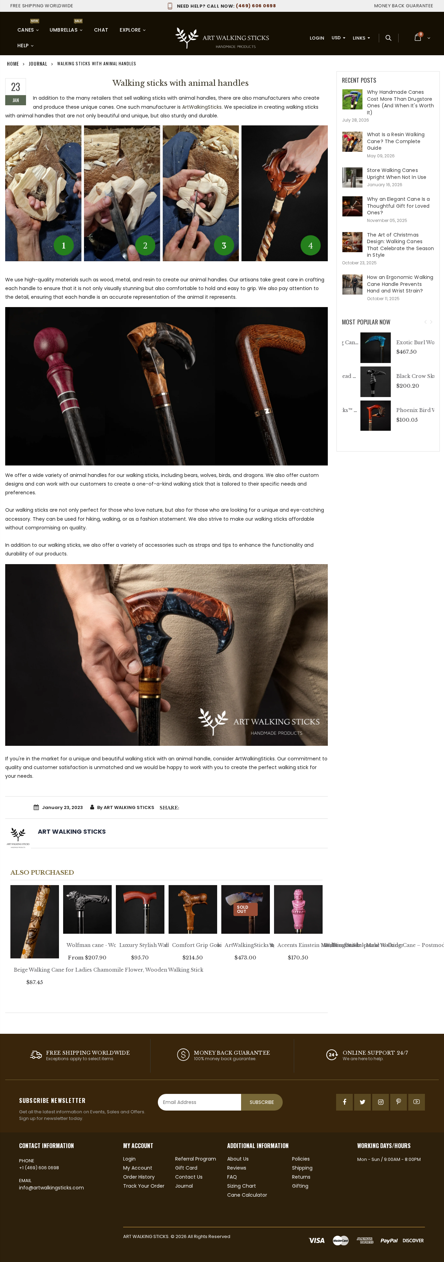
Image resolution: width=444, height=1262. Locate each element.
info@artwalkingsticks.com (51, 1187)
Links (359, 38)
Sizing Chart (241, 1185)
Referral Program (195, 1158)
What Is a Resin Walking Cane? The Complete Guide (396, 141)
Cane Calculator (247, 1194)
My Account (137, 1167)
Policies (301, 1158)
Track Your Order (143, 1185)
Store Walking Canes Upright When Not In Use (396, 174)
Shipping (302, 1167)
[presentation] (425, 322)
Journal (184, 1185)
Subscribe (262, 1102)
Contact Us (189, 1176)
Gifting (300, 1185)
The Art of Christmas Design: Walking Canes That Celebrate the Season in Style (400, 245)
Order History (139, 1176)
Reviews (236, 1167)
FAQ (232, 1176)
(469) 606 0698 (226, 5)
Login (317, 38)
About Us (238, 1158)
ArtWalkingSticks (202, 107)
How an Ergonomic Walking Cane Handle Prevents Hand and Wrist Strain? (400, 284)
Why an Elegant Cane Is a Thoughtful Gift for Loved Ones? (398, 206)
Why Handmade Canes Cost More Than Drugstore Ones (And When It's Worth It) (400, 102)
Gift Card (186, 1167)
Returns (301, 1176)
